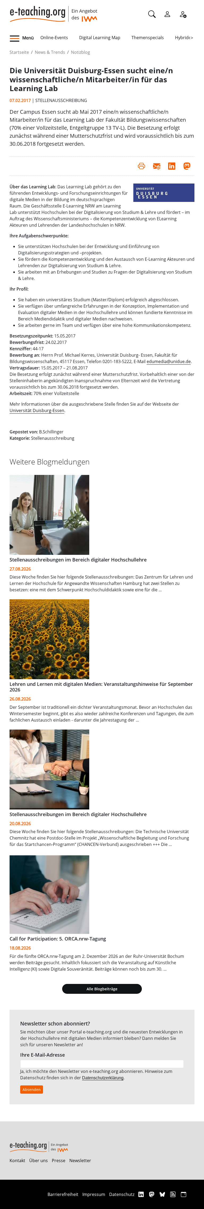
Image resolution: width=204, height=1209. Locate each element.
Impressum (93, 1194)
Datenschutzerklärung (103, 1078)
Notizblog (80, 52)
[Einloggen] (167, 14)
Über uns (38, 1160)
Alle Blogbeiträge (102, 988)
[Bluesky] (163, 1194)
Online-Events (54, 37)
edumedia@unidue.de (169, 361)
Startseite (19, 52)
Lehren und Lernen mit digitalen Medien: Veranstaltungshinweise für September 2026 (101, 687)
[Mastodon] (152, 1194)
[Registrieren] (182, 14)
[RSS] (173, 1194)
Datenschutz (121, 1194)
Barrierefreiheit (63, 1194)
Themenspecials (147, 37)
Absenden (32, 1089)
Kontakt (17, 1160)
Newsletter (80, 1160)
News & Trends (50, 52)
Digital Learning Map (99, 37)
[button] (25, 39)
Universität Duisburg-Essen (37, 410)
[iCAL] (183, 1194)
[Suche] (152, 14)
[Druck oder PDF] (141, 166)
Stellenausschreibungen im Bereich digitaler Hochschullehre (78, 559)
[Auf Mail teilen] (156, 166)
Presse (58, 1160)
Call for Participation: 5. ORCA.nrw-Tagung (58, 938)
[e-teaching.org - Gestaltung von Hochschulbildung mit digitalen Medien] (53, 11)
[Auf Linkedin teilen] (171, 166)
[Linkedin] (141, 1194)
